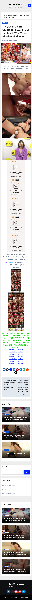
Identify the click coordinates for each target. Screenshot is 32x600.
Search (4, 467)
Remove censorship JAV (9, 493)
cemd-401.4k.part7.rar (16, 363)
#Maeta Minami (13, 40)
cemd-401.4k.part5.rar (16, 359)
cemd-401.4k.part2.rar (16, 352)
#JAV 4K (6, 40)
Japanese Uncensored (8, 485)
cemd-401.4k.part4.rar (16, 356)
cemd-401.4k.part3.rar (16, 354)
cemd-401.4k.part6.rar (16, 361)
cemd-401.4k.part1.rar (16, 349)
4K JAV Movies (15, 4)
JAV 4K (5, 23)
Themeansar (24, 597)
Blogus (16, 597)
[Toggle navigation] (2, 5)
